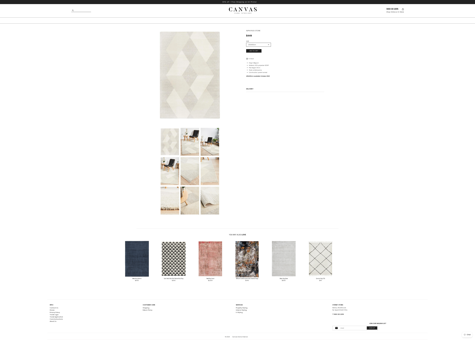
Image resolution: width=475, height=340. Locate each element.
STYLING (259, 20)
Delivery (249, 89)
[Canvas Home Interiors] (242, 8)
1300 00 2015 (392, 9)
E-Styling (239, 312)
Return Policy (147, 310)
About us (53, 321)
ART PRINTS (217, 20)
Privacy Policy (55, 312)
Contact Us (54, 308)
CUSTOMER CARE (149, 305)
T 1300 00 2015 (338, 314)
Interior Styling (241, 310)
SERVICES (239, 305)
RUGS (247, 20)
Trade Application (56, 317)
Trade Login (54, 315)
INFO (51, 305)
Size (247, 41)
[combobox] (85, 10)
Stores (52, 310)
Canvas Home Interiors (240, 337)
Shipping (146, 308)
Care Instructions (56, 319)
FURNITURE (233, 20)
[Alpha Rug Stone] (190, 75)
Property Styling (242, 308)
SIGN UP (372, 328)
